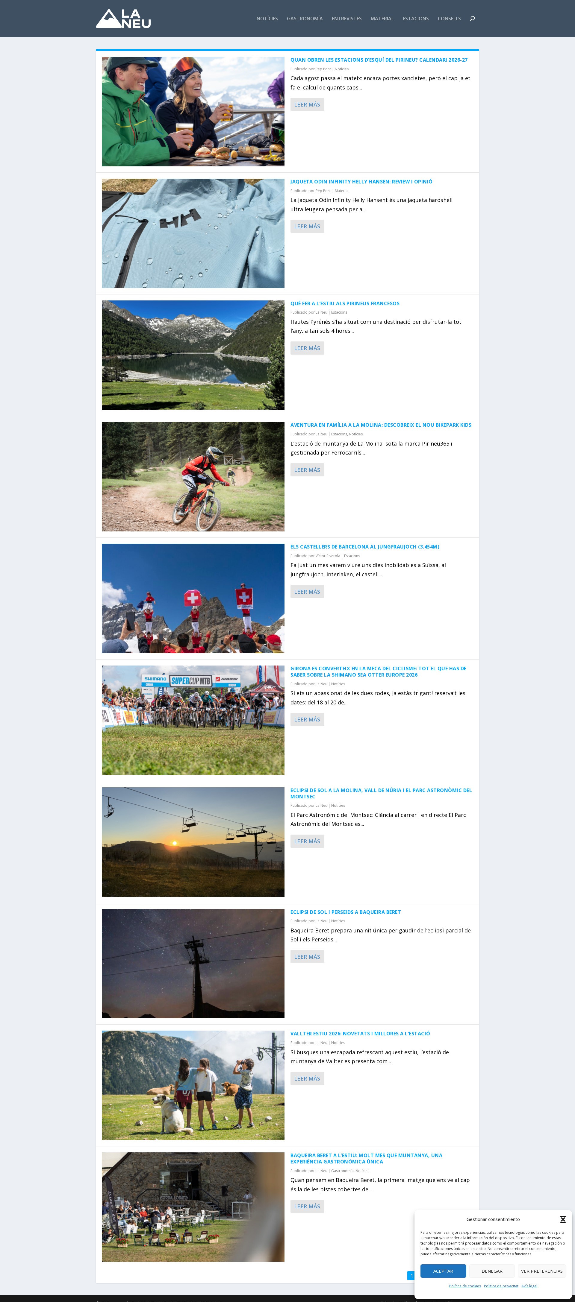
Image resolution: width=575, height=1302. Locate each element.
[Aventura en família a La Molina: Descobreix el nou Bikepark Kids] (193, 476)
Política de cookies (465, 1286)
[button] (563, 1219)
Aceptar (443, 1271)
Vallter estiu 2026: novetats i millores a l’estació (360, 1033)
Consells (449, 19)
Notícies (267, 19)
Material (382, 19)
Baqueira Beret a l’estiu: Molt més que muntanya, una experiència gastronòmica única (366, 1158)
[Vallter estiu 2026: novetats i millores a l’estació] (193, 1085)
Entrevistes (347, 19)
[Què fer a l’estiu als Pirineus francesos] (193, 355)
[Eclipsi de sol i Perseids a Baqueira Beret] (193, 964)
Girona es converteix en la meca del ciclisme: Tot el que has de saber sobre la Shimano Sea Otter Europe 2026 (378, 671)
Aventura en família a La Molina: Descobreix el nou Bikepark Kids (380, 425)
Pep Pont (323, 69)
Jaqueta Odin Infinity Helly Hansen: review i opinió (361, 181)
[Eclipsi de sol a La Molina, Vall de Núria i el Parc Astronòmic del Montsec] (193, 842)
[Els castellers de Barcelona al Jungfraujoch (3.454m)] (193, 598)
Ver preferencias (542, 1271)
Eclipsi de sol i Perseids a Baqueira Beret (345, 912)
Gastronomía (305, 19)
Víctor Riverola (328, 555)
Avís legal (529, 1286)
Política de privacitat (501, 1286)
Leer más (307, 104)
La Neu (321, 312)
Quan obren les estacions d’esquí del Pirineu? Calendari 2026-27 (379, 60)
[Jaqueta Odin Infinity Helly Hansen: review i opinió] (193, 233)
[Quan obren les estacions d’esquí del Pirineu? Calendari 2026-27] (193, 111)
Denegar (492, 1271)
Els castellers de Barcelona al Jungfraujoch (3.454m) (364, 546)
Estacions (416, 19)
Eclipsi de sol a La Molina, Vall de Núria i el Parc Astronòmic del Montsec (381, 793)
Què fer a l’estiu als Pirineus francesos (345, 303)
